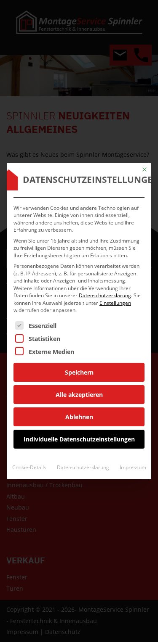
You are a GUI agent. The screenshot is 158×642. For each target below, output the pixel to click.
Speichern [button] (79, 372)
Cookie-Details (29, 467)
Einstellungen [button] (115, 302)
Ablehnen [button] (79, 417)
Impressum (133, 467)
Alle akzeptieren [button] (79, 395)
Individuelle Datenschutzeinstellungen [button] (79, 439)
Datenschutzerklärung (105, 295)
